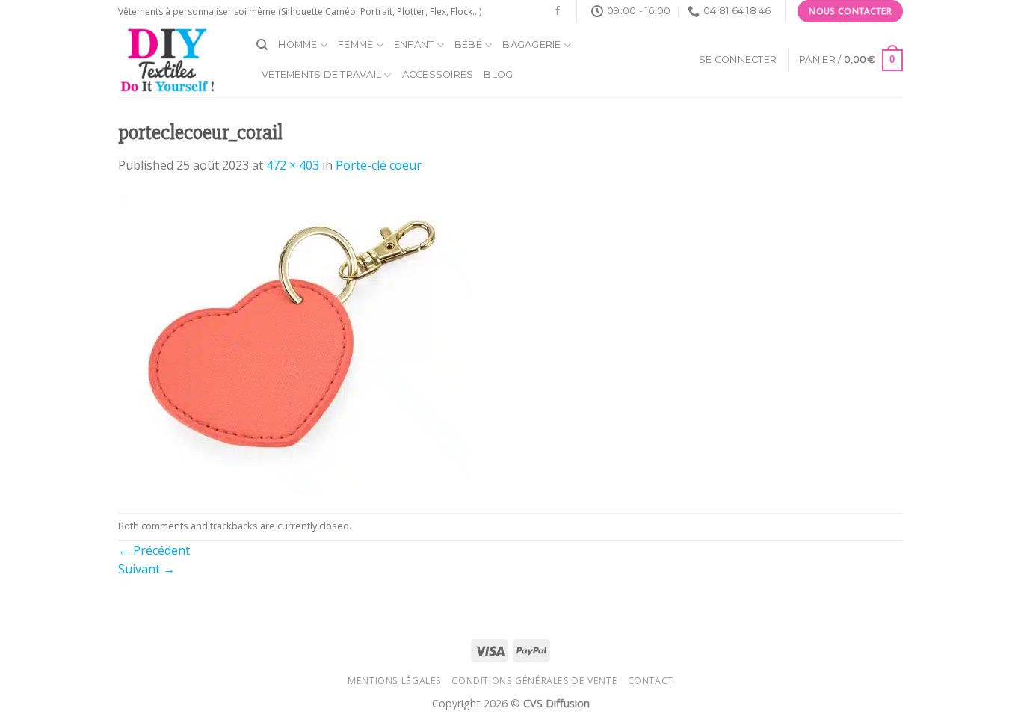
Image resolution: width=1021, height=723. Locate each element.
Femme (355, 44)
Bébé (468, 44)
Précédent (154, 550)
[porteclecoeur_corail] (294, 343)
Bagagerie (531, 44)
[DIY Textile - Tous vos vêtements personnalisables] (176, 59)
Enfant (414, 44)
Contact (650, 680)
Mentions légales (395, 680)
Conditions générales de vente (534, 680)
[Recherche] (262, 45)
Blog (498, 74)
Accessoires (438, 74)
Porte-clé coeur (379, 165)
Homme (297, 44)
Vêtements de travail (321, 74)
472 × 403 (292, 165)
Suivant (146, 569)
